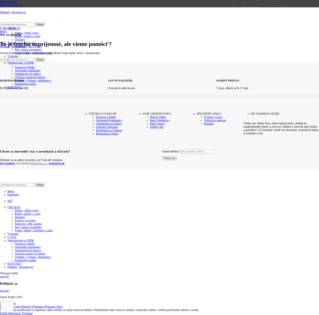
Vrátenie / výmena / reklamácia (33, 257)
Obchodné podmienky (28, 247)
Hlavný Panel (158, 117)
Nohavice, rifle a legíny (28, 223)
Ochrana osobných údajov (30, 253)
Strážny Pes (157, 127)
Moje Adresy (157, 123)
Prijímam (27, 313)
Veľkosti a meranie (215, 120)
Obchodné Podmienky (109, 120)
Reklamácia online (25, 260)
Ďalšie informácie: (10, 313)
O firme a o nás (213, 117)
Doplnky (20, 217)
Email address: (171, 151)
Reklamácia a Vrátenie (109, 130)
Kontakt (208, 123)
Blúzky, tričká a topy (27, 32)
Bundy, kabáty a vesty (28, 213)
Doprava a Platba (25, 243)
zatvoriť (4, 276)
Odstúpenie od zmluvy (109, 123)
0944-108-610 (8, 1)
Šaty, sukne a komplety (28, 49)
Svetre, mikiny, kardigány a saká (34, 230)
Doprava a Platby (106, 117)
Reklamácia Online (107, 133)
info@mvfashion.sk (11, 4)
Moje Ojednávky (160, 120)
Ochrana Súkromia (107, 127)
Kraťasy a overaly (25, 220)
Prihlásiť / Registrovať (20, 267)
